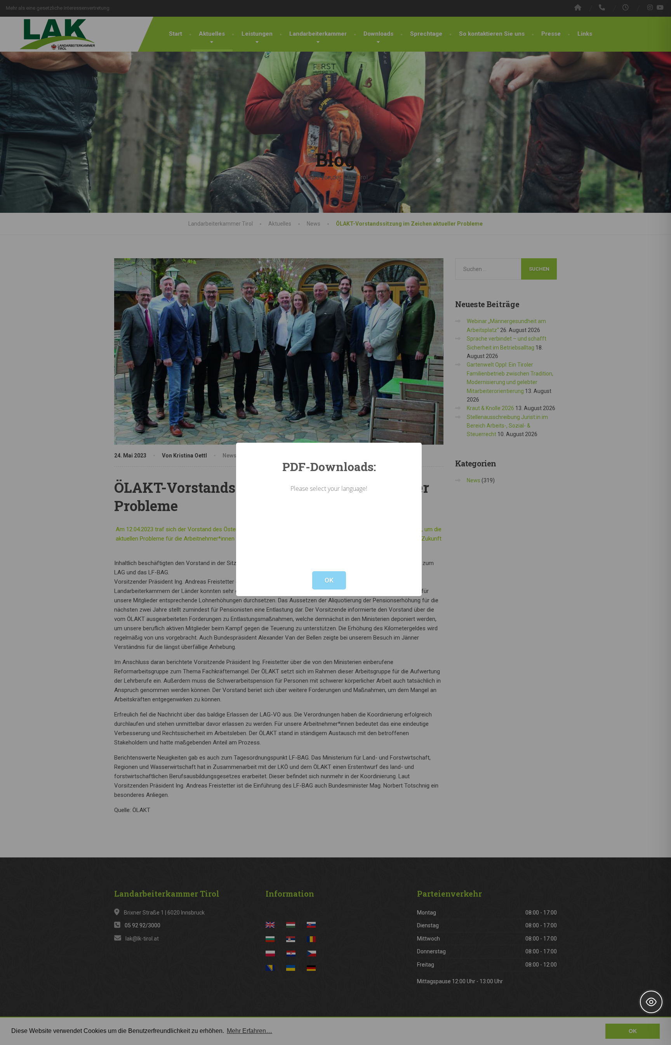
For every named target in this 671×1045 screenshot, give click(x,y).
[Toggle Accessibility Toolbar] (651, 1002)
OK (329, 580)
